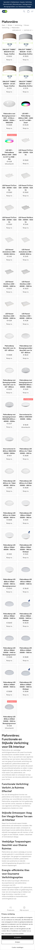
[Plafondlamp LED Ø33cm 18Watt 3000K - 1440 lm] (25, 569)
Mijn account (24, 910)
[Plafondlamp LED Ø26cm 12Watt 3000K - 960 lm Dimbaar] (25, 535)
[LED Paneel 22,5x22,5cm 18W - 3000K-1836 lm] (9, 240)
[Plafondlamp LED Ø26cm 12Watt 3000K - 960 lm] (25, 503)
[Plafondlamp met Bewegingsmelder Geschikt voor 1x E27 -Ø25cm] (9, 370)
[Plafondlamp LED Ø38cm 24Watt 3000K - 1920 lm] (25, 638)
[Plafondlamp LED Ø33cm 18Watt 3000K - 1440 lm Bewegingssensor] (9, 638)
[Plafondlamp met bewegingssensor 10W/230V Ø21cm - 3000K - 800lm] (25, 370)
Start (3, 25)
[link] (17, 947)
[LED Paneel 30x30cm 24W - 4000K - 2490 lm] (25, 304)
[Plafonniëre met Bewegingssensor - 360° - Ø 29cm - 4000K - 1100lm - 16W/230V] (9, 104)
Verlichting (18, 25)
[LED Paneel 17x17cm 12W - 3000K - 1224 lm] (25, 140)
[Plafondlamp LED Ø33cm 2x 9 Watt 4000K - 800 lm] (9, 503)
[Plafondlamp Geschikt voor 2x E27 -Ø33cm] (9, 336)
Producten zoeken (10, 911)
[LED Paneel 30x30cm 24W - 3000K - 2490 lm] (9, 272)
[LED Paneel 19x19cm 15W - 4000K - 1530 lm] (25, 207)
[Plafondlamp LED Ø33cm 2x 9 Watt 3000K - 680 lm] (25, 471)
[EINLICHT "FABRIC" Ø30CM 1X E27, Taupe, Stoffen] (9, 39)
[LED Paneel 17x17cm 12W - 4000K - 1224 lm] (9, 175)
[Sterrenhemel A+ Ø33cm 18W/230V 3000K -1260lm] (9, 439)
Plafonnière (15, 28)
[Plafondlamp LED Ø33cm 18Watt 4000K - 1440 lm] (9, 604)
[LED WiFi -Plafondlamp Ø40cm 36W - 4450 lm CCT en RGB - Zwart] (25, 104)
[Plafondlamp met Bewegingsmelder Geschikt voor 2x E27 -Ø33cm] (25, 336)
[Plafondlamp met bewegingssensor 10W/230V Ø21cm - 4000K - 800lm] (9, 404)
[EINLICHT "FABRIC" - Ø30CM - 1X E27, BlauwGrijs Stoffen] (25, 39)
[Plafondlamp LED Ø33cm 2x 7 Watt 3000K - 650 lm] (25, 439)
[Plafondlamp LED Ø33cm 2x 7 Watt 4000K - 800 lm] (9, 471)
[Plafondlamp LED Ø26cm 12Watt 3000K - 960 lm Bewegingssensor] (9, 569)
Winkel (10, 25)
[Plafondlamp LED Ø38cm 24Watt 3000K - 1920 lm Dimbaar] (25, 672)
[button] (4, 11)
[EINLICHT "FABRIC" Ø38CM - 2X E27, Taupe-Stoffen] (9, 71)
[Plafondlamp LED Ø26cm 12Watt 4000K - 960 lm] (9, 535)
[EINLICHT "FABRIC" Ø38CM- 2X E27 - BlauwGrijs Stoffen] (25, 71)
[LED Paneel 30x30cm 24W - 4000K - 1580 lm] (25, 272)
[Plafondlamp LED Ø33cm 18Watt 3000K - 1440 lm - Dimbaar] (25, 604)
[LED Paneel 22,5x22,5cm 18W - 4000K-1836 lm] (25, 240)
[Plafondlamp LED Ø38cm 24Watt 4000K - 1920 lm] (9, 672)
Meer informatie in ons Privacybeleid (12, 933)
